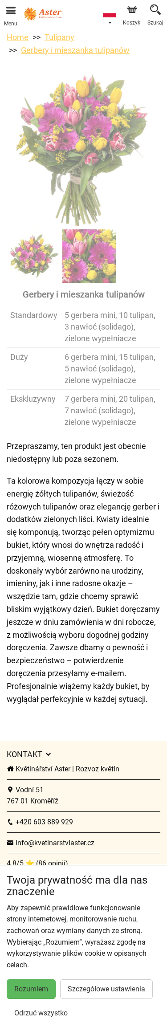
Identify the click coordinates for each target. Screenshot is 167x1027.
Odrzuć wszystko (41, 1013)
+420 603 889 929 (43, 822)
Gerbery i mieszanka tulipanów (75, 50)
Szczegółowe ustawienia (106, 989)
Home (18, 37)
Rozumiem (31, 989)
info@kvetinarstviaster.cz (54, 843)
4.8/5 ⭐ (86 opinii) (37, 863)
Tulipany (59, 37)
